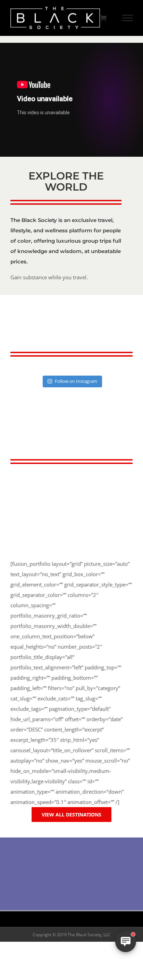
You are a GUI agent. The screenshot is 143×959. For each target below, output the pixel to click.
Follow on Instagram (76, 381)
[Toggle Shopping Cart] (103, 17)
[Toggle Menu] (128, 18)
